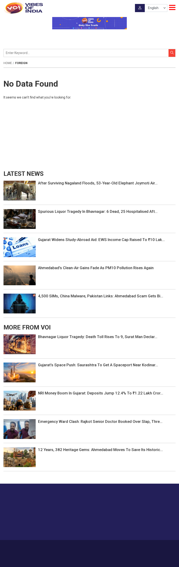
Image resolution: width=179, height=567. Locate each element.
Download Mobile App (90, 560)
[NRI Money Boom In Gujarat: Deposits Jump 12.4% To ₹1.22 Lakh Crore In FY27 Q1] (19, 400)
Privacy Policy (119, 546)
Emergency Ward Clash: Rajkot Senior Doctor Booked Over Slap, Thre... (100, 421)
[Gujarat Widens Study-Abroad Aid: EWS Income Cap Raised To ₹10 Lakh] (19, 247)
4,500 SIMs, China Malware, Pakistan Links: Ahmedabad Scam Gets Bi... (100, 296)
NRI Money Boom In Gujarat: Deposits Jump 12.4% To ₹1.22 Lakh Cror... (100, 393)
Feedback (100, 546)
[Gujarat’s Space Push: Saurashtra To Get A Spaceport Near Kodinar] (19, 372)
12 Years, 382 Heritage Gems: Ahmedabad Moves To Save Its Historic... (100, 449)
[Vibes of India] (23, 8)
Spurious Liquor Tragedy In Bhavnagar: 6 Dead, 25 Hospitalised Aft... (98, 211)
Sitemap (137, 546)
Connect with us (152, 527)
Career (52, 546)
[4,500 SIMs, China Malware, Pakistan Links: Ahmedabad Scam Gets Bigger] (19, 303)
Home (7, 63)
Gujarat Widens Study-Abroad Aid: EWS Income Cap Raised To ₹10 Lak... (101, 239)
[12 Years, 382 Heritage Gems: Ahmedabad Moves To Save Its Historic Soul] (19, 457)
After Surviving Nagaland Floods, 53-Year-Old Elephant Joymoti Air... (98, 183)
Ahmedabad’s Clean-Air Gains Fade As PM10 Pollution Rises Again (96, 267)
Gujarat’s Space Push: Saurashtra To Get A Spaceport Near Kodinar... (98, 365)
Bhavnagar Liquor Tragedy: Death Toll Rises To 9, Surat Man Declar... (97, 336)
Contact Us (83, 546)
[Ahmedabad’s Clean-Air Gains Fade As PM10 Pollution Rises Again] (19, 275)
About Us (66, 546)
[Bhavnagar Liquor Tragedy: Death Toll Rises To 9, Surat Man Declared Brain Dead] (19, 344)
